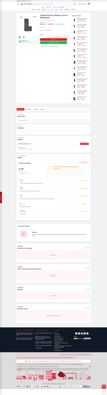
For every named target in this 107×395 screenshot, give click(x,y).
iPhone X (46, 22)
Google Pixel (67, 9)
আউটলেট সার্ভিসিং (48, 7)
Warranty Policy (57, 336)
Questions (36, 109)
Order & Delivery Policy (58, 337)
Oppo (52, 9)
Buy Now (53, 39)
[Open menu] (18, 4)
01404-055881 (44, 337)
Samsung (38, 9)
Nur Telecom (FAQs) (58, 341)
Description (28, 109)
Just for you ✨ (62, 7)
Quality (41, 30)
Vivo (48, 9)
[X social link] (79, 333)
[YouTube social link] (82, 333)
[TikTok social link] (87, 333)
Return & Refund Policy (58, 339)
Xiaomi (56, 9)
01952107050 (28, 338)
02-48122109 (41, 339)
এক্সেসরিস (43, 7)
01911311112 (47, 336)
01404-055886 (38, 347)
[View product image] (20, 37)
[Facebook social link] (76, 333)
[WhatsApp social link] (85, 333)
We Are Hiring (57, 348)
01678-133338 (22, 338)
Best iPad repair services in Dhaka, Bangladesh (61, 343)
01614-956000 (41, 336)
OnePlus (43, 9)
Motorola (73, 9)
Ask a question (84, 143)
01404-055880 (48, 345)
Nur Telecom (47, 383)
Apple (33, 9)
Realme (61, 9)
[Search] (75, 4)
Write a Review (84, 162)
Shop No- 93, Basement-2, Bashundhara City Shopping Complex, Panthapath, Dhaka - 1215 (24, 334)
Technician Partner (58, 350)
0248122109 (29, 339)
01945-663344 (23, 339)
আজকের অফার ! (55, 7)
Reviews (42, 109)
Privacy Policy (57, 334)
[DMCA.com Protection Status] (78, 338)
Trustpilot (75, 336)
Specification (20, 109)
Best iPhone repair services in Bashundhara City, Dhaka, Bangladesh (62, 346)
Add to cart (58, 36)
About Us (56, 332)
